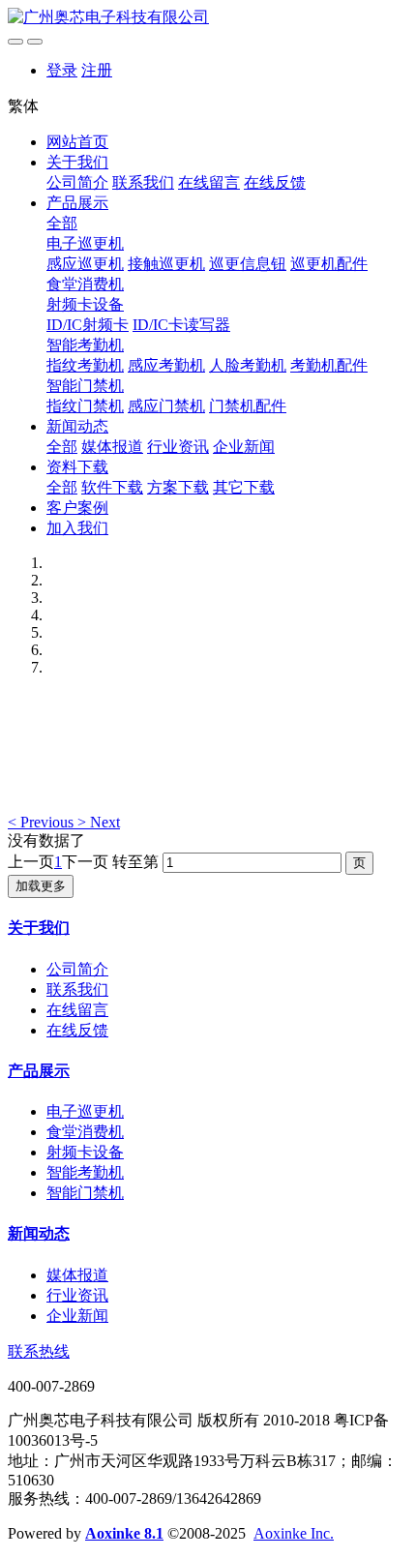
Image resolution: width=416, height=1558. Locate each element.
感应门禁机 (166, 406)
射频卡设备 (85, 304)
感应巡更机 (85, 263)
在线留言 (209, 182)
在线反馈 (275, 182)
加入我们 (77, 528)
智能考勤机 (85, 345)
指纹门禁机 (85, 406)
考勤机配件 (329, 365)
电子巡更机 (85, 243)
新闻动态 (77, 426)
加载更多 (40, 886)
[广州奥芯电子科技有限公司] (208, 18)
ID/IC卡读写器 (181, 324)
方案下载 (178, 487)
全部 (61, 223)
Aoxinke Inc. (293, 1533)
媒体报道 (112, 446)
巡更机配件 (329, 263)
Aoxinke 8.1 (124, 1533)
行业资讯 (178, 446)
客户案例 (77, 507)
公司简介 (77, 182)
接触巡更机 (166, 263)
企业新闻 (244, 446)
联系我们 (143, 182)
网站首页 (77, 142)
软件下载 (112, 487)
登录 (61, 70)
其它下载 (244, 487)
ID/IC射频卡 (87, 324)
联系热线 (39, 1351)
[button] (42, 822)
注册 (96, 70)
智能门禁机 (85, 385)
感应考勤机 (166, 365)
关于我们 (77, 162)
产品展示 (77, 203)
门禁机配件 (247, 406)
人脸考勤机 (247, 365)
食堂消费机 (85, 284)
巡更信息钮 (247, 263)
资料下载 (77, 467)
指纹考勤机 (85, 365)
